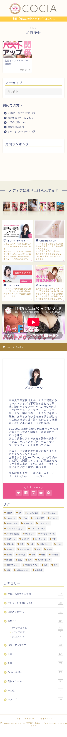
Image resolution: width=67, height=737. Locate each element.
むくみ (24, 518)
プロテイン (10, 539)
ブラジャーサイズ (47, 534)
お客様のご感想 (16, 127)
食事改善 (38, 570)
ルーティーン (40, 539)
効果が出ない (44, 544)
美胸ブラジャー (12, 565)
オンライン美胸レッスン (35, 603)
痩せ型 (9, 560)
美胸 (29, 560)
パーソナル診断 (12, 534)
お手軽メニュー (50, 513)
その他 (34, 690)
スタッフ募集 (11, 523)
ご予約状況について (18, 122)
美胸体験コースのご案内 (20, 117)
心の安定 (21, 555)
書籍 (33, 555)
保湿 (21, 544)
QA (19, 513)
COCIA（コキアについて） (22, 113)
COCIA (9, 513)
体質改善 (10, 544)
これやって (10, 518)
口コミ (59, 544)
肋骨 (46, 565)
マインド (25, 539)
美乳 (20, 560)
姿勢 (38, 549)
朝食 (43, 555)
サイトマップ (46, 719)
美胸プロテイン (31, 565)
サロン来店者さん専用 (35, 594)
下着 (54, 539)
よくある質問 (38, 518)
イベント (53, 518)
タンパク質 (27, 523)
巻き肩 (9, 555)
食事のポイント (22, 570)
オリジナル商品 (37, 628)
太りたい (10, 549)
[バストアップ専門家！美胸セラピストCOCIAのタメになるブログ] (33, 13)
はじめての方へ (35, 612)
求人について (36, 636)
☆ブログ (35, 699)
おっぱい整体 (32, 513)
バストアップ (44, 523)
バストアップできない (15, 529)
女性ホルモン (25, 549)
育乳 (55, 565)
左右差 (49, 549)
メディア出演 (36, 632)
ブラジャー (29, 534)
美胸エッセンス (44, 560)
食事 (8, 570)
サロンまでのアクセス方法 (22, 131)
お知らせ (35, 621)
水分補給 (54, 555)
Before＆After (35, 672)
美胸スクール (35, 681)
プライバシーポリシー (24, 719)
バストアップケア (38, 529)
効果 (31, 544)
